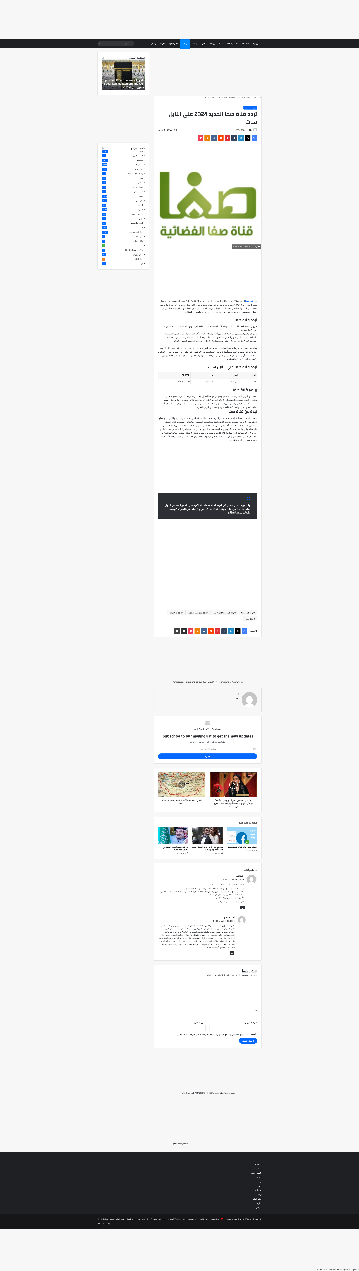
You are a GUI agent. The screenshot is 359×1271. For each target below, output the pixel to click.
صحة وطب (138, 165)
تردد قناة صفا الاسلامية (224, 612)
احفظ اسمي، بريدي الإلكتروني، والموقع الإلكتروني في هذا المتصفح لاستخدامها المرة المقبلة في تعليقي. (216, 1034)
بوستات (195, 44)
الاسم (254, 1010)
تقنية (141, 245)
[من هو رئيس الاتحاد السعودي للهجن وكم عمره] (173, 835)
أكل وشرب (138, 201)
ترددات (185, 44)
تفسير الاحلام (232, 44)
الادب (141, 227)
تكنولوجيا (139, 236)
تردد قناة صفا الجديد (197, 612)
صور (141, 151)
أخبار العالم (138, 259)
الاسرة (140, 210)
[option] (123, 75)
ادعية (221, 44)
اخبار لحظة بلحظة (136, 232)
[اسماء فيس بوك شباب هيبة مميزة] (242, 835)
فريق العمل (130, 1219)
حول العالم (139, 169)
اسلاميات (245, 44)
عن (138, 1219)
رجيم (141, 218)
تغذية (141, 196)
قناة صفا (250, 618)
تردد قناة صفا (247, 612)
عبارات (162, 44)
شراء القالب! (103, 1219)
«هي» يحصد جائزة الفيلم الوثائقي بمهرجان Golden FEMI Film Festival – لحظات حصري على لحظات (124, 83)
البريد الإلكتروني (250, 1022)
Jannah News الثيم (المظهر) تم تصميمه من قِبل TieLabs (197, 1219)
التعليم (140, 205)
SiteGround (156, 1219)
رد (242, 907)
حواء (141, 263)
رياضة (212, 44)
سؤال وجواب (138, 254)
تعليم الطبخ (173, 44)
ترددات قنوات (246, 97)
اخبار (204, 44)
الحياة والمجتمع (137, 223)
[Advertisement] (275, 19)
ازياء (141, 178)
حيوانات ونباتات (137, 214)
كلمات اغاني (138, 156)
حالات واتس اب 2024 (134, 250)
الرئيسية (256, 44)
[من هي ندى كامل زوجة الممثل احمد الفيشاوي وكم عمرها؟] (207, 835)
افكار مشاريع (138, 241)
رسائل (153, 44)
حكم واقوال (138, 192)
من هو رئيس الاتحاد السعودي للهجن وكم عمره (175, 848)
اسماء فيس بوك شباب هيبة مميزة (242, 847)
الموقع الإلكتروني (199, 1022)
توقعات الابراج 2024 (134, 174)
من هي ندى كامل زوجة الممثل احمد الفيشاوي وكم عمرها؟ (207, 848)
